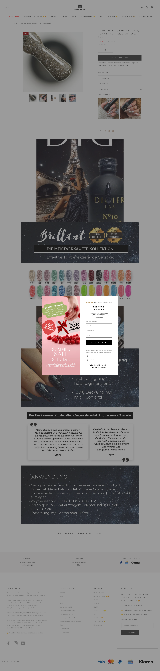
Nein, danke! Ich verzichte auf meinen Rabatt (99, 366)
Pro (90, 355)
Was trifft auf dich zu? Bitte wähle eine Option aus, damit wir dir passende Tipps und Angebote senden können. (99, 351)
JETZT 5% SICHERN (99, 342)
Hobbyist (92, 359)
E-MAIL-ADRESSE (90, 330)
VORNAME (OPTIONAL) (91, 321)
